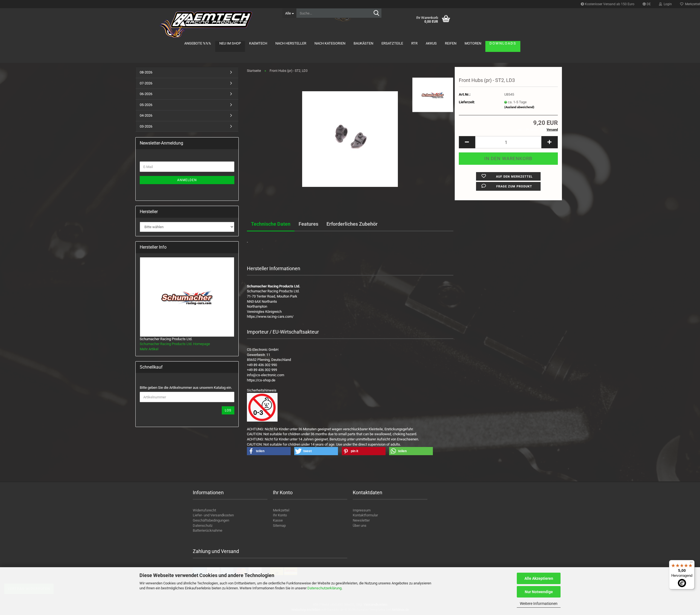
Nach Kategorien (329, 43)
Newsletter (361, 520)
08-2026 (146, 72)
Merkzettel (281, 510)
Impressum (362, 510)
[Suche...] (376, 13)
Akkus (431, 43)
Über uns (359, 525)
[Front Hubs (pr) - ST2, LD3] (350, 139)
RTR (414, 43)
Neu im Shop (230, 43)
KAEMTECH (258, 43)
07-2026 (146, 83)
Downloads (502, 43)
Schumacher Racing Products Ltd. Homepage (175, 344)
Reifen (450, 43)
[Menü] (691, 563)
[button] (646, 4)
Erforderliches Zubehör (352, 224)
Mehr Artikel (149, 349)
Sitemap (279, 525)
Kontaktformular (365, 515)
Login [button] (667, 4)
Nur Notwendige (539, 592)
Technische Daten (270, 224)
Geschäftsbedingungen (211, 520)
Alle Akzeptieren (538, 578)
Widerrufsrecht (204, 510)
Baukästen (363, 43)
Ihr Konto (280, 515)
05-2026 (146, 105)
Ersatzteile (392, 43)
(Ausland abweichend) (519, 107)
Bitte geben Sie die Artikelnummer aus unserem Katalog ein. (186, 388)
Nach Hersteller (290, 43)
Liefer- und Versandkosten (213, 515)
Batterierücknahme (207, 530)
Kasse (278, 520)
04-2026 (146, 115)
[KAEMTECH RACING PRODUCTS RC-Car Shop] (206, 24)
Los (228, 410)
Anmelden (187, 180)
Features (308, 224)
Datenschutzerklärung (324, 588)
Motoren (473, 43)
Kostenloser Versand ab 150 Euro (609, 4)
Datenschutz (202, 525)
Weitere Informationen (539, 603)
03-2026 (146, 126)
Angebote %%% (197, 43)
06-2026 (146, 94)
